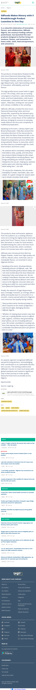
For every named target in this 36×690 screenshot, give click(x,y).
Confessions (4, 447)
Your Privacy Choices (20, 689)
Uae (3, 407)
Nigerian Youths (6, 401)
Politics (3, 457)
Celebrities (4, 527)
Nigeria (9, 8)
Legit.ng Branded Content (21, 24)
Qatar (7, 407)
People (3, 466)
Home (2, 8)
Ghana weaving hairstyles (9, 410)
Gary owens (15, 407)
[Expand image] (34, 48)
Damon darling (24, 410)
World (3, 483)
